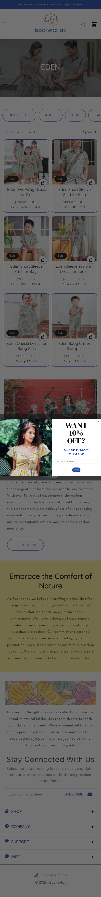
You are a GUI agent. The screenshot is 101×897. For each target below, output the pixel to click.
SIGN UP (76, 469)
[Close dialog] (99, 421)
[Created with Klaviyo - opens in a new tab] (50, 477)
